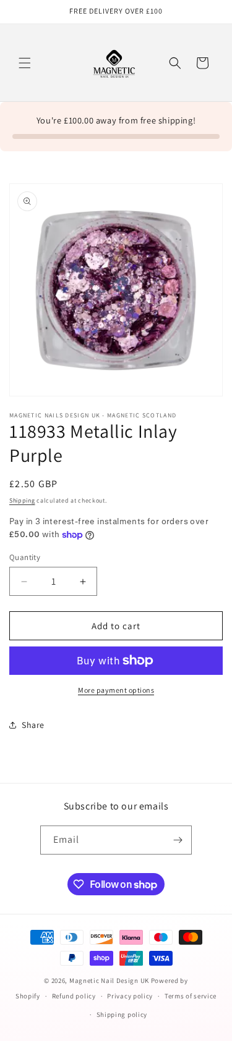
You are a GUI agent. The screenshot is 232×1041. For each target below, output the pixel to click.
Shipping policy (122, 1014)
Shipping (22, 500)
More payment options (116, 690)
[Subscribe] (177, 840)
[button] (24, 63)
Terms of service (191, 996)
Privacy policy (130, 996)
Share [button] (33, 724)
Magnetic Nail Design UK (110, 980)
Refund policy (74, 996)
